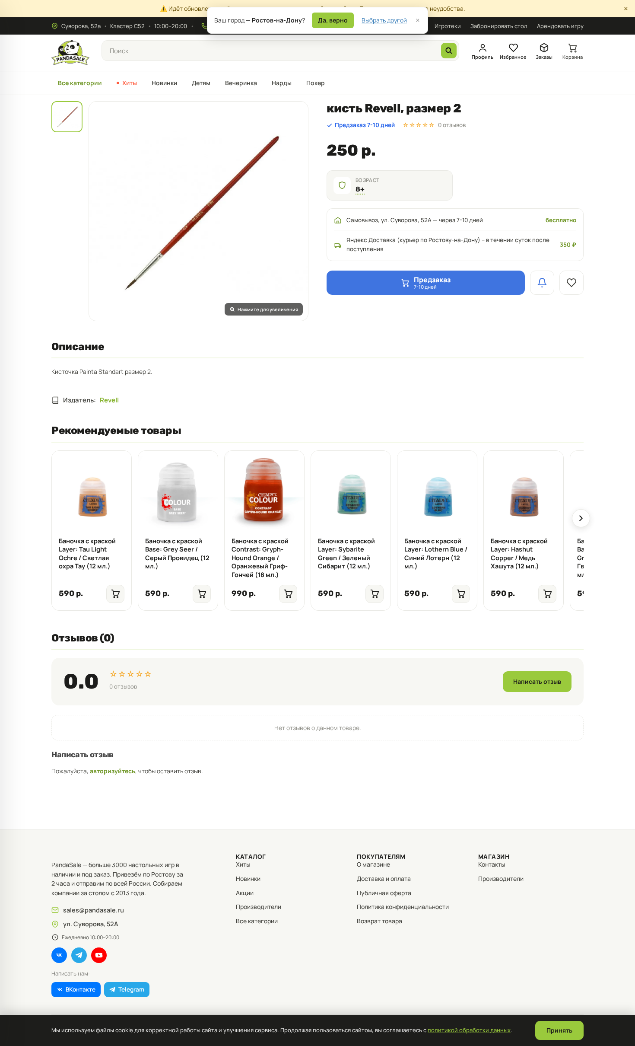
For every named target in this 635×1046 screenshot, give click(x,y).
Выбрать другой (384, 20)
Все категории (80, 83)
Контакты (491, 864)
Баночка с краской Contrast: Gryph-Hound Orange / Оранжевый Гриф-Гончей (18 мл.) (260, 558)
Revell (109, 400)
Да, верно (333, 20)
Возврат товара (379, 921)
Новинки (164, 83)
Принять (559, 1030)
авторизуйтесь (112, 771)
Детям (201, 83)
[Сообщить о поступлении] (542, 283)
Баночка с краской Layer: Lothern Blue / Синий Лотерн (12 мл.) (435, 554)
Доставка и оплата (384, 878)
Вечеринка (241, 83)
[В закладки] (571, 283)
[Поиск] (449, 50)
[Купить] (115, 594)
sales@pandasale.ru (93, 910)
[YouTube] (99, 955)
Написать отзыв (537, 681)
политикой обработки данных (469, 1030)
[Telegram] (79, 955)
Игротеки (448, 26)
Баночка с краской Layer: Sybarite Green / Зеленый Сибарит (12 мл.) (346, 554)
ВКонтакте (80, 989)
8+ (360, 189)
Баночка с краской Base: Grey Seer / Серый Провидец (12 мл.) (177, 554)
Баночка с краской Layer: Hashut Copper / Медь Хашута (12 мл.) (519, 554)
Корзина (572, 56)
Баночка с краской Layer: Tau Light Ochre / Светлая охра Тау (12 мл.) (87, 554)
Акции (245, 893)
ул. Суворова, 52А (90, 924)
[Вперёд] (581, 518)
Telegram (131, 989)
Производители (258, 906)
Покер (315, 83)
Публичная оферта (384, 893)
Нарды (282, 83)
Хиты (129, 83)
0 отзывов (452, 125)
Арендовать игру (560, 26)
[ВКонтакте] (59, 955)
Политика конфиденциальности (403, 906)
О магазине (373, 864)
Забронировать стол (498, 26)
